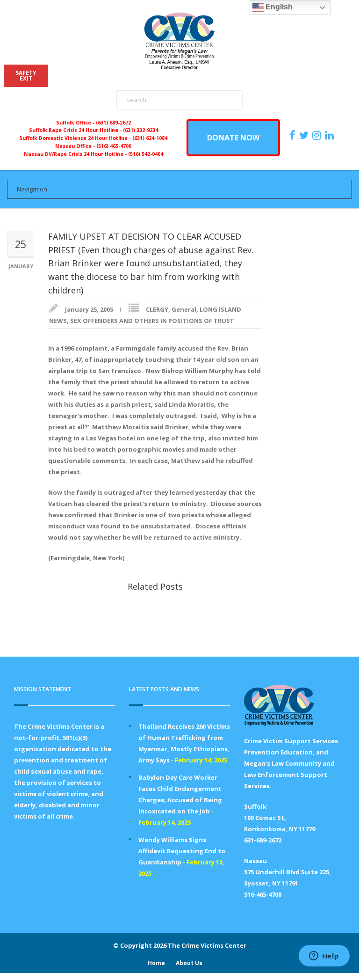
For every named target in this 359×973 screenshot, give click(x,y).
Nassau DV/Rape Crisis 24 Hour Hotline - (76, 154)
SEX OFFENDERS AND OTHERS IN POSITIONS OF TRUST (152, 320)
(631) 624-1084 (149, 138)
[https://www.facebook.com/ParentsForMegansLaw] (293, 135)
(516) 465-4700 (113, 146)
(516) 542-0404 (145, 154)
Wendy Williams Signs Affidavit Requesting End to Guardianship (181, 850)
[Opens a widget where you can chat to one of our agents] (324, 956)
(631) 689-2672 (113, 122)
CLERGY (157, 309)
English (278, 7)
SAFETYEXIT (25, 75)
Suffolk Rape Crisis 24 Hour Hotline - (76, 130)
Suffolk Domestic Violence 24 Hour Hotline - (75, 138)
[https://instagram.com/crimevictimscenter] (317, 135)
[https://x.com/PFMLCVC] (305, 135)
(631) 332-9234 (140, 130)
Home (156, 963)
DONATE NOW (233, 137)
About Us (189, 963)
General (184, 309)
